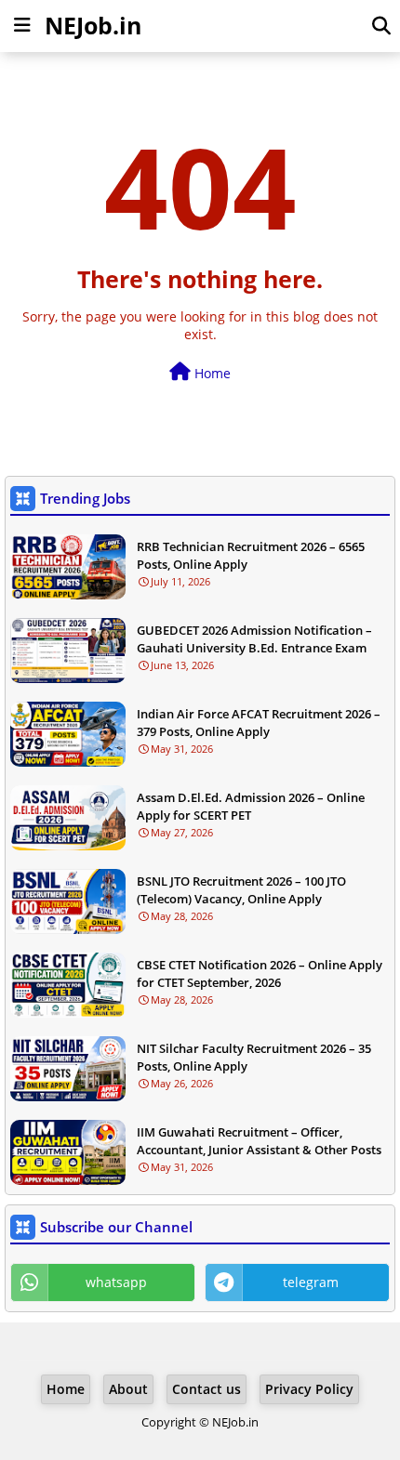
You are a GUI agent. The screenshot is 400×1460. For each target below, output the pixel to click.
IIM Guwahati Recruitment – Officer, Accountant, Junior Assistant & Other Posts (259, 1140)
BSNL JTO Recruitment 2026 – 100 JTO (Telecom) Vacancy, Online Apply (241, 889)
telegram (311, 1282)
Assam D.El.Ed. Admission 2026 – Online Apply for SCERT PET (251, 805)
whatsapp (116, 1282)
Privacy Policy (309, 1389)
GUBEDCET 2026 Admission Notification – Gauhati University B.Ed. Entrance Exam (254, 638)
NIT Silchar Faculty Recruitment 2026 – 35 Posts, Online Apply (254, 1056)
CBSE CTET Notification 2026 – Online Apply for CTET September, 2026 (259, 973)
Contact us (206, 1389)
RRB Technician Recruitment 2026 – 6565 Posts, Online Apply (251, 555)
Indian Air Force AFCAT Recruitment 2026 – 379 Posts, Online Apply (258, 722)
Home (211, 373)
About (128, 1389)
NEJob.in (93, 25)
